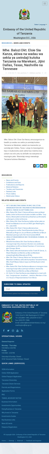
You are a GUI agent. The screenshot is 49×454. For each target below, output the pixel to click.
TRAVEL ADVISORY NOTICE (11, 398)
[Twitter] (37, 166)
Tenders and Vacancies (14, 189)
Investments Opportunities (11, 405)
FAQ (3, 394)
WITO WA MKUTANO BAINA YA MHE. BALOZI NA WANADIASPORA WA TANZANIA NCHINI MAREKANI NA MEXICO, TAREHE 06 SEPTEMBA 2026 (26, 208)
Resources (7, 43)
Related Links (11, 191)
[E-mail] (41, 166)
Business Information (9, 402)
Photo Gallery (11, 194)
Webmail (20, 440)
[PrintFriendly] (45, 166)
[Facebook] (34, 166)
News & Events (7, 423)
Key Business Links (8, 420)
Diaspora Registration (9, 427)
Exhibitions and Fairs (13, 182)
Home (4, 440)
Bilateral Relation (12, 187)
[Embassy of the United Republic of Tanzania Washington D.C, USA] (24, 14)
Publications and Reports (15, 185)
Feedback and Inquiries (33, 440)
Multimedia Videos (13, 196)
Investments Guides (9, 416)
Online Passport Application (12, 376)
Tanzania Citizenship (9, 380)
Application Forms (8, 391)
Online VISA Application (10, 373)
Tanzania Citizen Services (11, 384)
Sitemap (11, 440)
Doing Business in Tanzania (11, 409)
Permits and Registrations (11, 387)
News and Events (12, 180)
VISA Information (8, 369)
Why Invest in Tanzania (10, 413)
